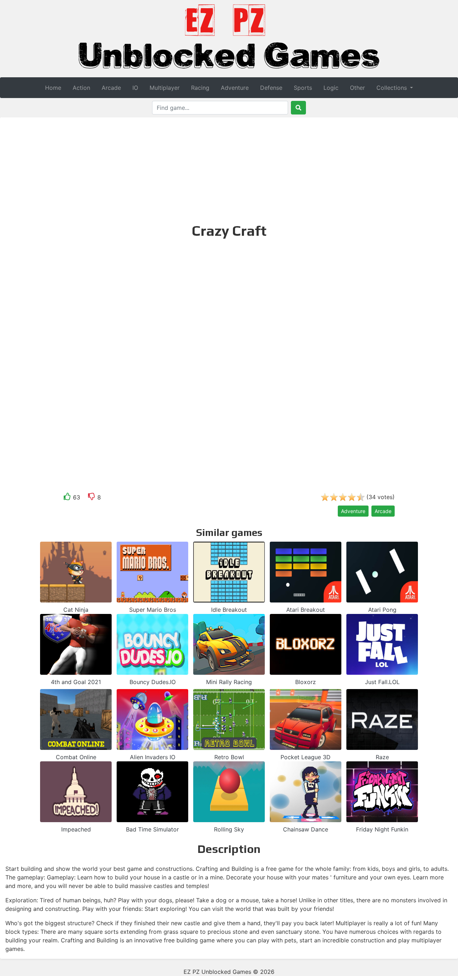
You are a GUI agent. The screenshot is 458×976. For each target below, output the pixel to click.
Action (81, 87)
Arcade (111, 87)
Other (357, 87)
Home (53, 87)
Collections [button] (392, 87)
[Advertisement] (229, 169)
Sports (303, 87)
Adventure (235, 87)
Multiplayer (165, 87)
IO (135, 87)
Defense (271, 87)
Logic (330, 87)
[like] (67, 497)
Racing (200, 87)
